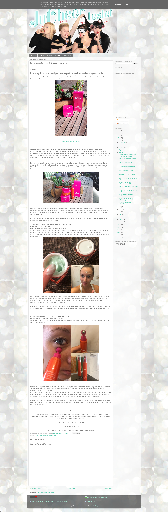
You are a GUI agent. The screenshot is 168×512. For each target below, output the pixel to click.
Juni (120, 209)
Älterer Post (107, 489)
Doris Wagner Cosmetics (71, 141)
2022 (119, 130)
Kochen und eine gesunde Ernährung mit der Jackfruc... (127, 199)
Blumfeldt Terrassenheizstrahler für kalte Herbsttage (127, 159)
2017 (119, 224)
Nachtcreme (52, 435)
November (122, 145)
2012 (119, 237)
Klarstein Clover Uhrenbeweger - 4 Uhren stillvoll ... (128, 187)
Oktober (121, 147)
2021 (119, 133)
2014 (119, 232)
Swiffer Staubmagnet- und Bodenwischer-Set (126, 171)
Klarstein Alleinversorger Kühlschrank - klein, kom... (127, 163)
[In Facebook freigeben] (77, 433)
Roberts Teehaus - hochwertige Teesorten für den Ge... (127, 155)
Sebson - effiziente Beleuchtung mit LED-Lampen (127, 195)
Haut (40, 435)
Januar (121, 221)
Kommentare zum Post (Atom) (45, 492)
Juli (120, 207)
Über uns (41, 55)
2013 (119, 234)
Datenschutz (68, 55)
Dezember (122, 142)
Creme (36, 435)
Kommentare (121, 123)
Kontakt (49, 55)
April (120, 214)
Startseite (33, 55)
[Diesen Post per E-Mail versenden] (72, 433)
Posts (119, 120)
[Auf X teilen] (76, 433)
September (122, 150)
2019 (119, 138)
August (121, 152)
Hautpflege (45, 435)
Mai (120, 211)
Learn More (118, 4)
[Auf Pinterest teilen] (79, 433)
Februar (121, 219)
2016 (119, 227)
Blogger (97, 506)
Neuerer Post (35, 489)
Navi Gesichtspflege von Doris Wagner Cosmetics (127, 167)
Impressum (58, 55)
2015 (119, 229)
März (120, 216)
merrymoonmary (82, 506)
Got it (126, 4)
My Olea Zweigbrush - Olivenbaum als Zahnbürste (127, 183)
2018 (119, 140)
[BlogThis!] (74, 433)
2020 (119, 135)
